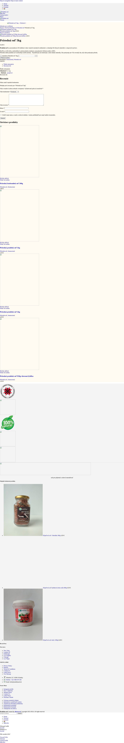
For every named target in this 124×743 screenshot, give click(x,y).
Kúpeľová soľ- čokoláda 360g (52, 535)
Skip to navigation (5, 1)
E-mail (2, 111)
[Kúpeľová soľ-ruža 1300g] (23, 640)
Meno (2, 108)
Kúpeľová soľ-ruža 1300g (50, 640)
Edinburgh (7, 654)
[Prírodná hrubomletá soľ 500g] (19, 177)
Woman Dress (8, 692)
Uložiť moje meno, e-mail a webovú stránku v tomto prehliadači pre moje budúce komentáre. (28, 115)
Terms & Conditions (9, 669)
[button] (5, 180)
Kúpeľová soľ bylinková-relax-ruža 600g (55, 588)
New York (7, 650)
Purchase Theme (8, 697)
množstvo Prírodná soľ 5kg (10, 56)
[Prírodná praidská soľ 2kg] (19, 305)
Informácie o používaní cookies (13, 702)
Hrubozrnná (11, 187)
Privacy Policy (8, 666)
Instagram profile (8, 689)
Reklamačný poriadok (10, 705)
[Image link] (45, 474)
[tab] (9, 64)
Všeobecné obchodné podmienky (13, 703)
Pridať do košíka (5, 57)
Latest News (7, 672)
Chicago (6, 657)
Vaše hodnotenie (5, 91)
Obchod (7, 28)
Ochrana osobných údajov (11, 700)
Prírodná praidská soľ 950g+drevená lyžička (13, 36)
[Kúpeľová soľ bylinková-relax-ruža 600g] (23, 588)
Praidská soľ (13, 28)
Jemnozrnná (9, 59)
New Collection (8, 691)
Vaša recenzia (4, 105)
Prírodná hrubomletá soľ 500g (11, 183)
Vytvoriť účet (4, 737)
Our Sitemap (7, 674)
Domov (2, 28)
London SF (7, 652)
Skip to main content (17, 1)
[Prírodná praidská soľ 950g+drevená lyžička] (19, 369)
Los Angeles (7, 655)
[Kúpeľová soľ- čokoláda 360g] (23, 535)
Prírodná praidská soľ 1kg (10, 248)
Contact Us (7, 670)
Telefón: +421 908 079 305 (14, 680)
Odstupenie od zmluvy (10, 708)
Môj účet (6, 723)
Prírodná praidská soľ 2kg (7, 31)
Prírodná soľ (21, 28)
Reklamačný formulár (10, 707)
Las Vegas (7, 659)
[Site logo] (4, 12)
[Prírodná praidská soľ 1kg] (19, 241)
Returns (6, 667)
